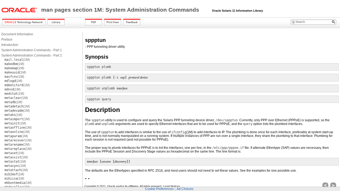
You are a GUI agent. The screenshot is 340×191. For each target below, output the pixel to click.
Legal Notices (171, 186)
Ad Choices (185, 189)
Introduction (9, 45)
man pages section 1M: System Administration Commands (121, 10)
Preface (6, 39)
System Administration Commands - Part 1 (31, 50)
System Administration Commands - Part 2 (31, 55)
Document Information (17, 34)
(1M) (17, 60)
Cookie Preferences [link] (159, 189)
